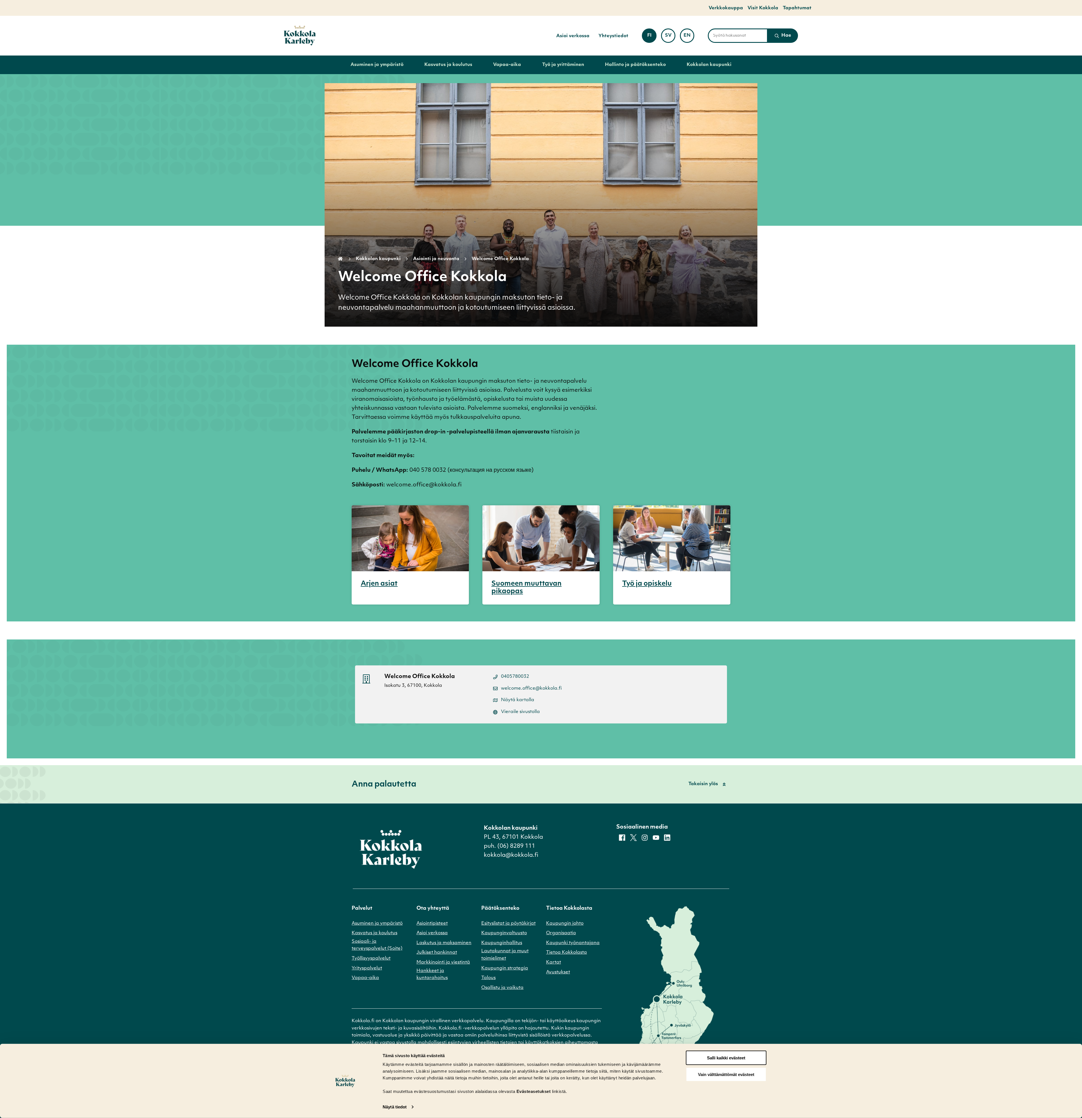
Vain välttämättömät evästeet (726, 1074)
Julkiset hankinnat (436, 952)
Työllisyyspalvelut (371, 958)
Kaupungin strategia (504, 968)
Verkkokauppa (726, 8)
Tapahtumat (797, 8)
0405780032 (515, 676)
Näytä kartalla (517, 700)
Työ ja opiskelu (647, 584)
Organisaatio (561, 933)
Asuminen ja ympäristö (377, 65)
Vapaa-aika (507, 65)
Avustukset (558, 972)
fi (651, 37)
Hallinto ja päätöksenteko (635, 65)
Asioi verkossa (572, 36)
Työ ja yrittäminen (563, 65)
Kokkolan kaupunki (709, 65)
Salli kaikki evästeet (726, 1057)
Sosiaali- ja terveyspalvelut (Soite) (377, 945)
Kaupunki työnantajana (573, 943)
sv (670, 37)
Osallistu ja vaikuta (502, 988)
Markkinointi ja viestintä (443, 962)
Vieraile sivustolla (520, 712)
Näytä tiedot (395, 1106)
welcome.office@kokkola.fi (531, 688)
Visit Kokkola (763, 8)
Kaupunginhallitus (501, 943)
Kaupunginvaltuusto (504, 933)
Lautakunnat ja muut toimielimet (505, 955)
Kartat (553, 962)
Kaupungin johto (565, 923)
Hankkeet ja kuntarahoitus (432, 974)
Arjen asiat (379, 584)
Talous (488, 978)
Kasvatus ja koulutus (448, 65)
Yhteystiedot (613, 36)
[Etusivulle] (299, 35)
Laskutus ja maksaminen (443, 943)
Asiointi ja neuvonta (436, 259)
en (689, 37)
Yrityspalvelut (367, 968)
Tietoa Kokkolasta (566, 952)
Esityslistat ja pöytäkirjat (508, 923)
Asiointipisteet (432, 923)
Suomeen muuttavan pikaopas (526, 588)
